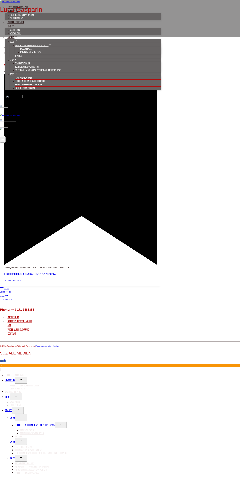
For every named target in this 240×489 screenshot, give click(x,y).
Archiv (8, 410)
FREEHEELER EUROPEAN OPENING (30, 273)
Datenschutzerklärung (20, 321)
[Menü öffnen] (3, 139)
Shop (7, 396)
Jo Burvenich (6, 298)
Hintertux (10, 380)
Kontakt (12, 333)
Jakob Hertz (5, 290)
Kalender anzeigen (12, 280)
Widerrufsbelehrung (18, 329)
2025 (12, 417)
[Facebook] (1, 361)
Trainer (18, 55)
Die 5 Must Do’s (16, 18)
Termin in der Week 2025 (30, 52)
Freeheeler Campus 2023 (25, 88)
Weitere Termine (16, 22)
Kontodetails (15, 33)
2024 (12, 441)
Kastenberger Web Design (47, 346)
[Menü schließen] (0, 369)
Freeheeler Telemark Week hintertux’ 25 (35, 425)
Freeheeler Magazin (18, 7)
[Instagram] (4, 361)
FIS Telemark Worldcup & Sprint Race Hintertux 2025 (38, 70)
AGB (9, 325)
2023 (12, 458)
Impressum (13, 317)
